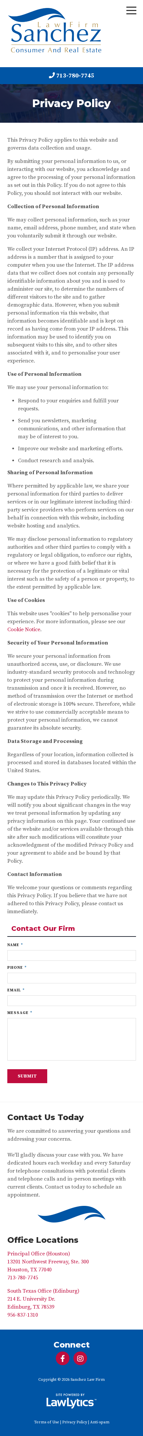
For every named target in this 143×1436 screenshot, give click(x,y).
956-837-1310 (22, 1315)
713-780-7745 (75, 75)
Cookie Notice (23, 629)
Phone (17, 967)
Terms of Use (46, 1422)
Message (19, 1012)
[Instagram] (80, 1358)
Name (15, 944)
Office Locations (42, 1240)
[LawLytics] (71, 1401)
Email (16, 990)
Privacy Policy (74, 1422)
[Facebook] (63, 1358)
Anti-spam (99, 1422)
